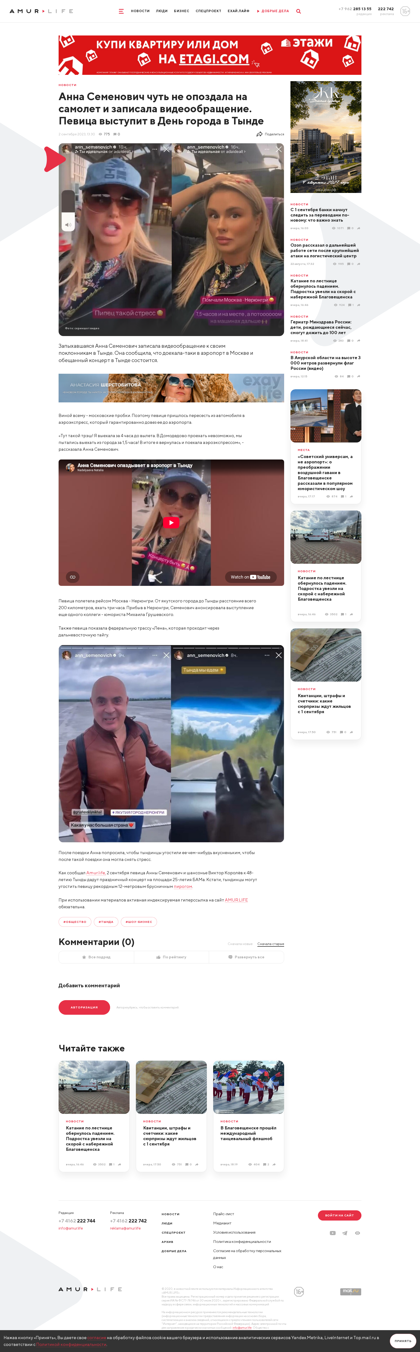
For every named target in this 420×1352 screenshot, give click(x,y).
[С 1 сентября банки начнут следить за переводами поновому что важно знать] (359, 228)
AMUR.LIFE (236, 899)
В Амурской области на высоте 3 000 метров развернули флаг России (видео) (325, 363)
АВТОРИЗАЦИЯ (84, 1007)
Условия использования (234, 1232)
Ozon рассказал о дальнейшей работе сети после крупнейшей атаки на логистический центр (324, 250)
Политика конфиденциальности (242, 1241)
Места (304, 450)
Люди (162, 11)
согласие (96, 1337)
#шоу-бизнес (139, 922)
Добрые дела (174, 1251)
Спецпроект (208, 11)
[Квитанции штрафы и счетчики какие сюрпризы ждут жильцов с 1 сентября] (352, 732)
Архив (167, 1242)
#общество (75, 922)
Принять (403, 1341)
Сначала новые (240, 944)
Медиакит (222, 1223)
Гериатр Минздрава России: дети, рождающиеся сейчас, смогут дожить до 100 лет (321, 327)
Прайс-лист (223, 1214)
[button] (357, 1233)
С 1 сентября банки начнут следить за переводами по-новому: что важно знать (319, 215)
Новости (140, 11)
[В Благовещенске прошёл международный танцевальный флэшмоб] (275, 1164)
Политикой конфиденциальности (71, 1344)
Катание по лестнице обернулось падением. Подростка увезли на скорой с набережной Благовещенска (323, 288)
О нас (218, 1267)
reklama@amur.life (125, 1228)
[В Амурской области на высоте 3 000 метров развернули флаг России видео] (359, 376)
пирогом (183, 886)
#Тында (106, 922)
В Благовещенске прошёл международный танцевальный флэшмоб (248, 1133)
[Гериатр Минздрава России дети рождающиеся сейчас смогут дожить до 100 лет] (359, 340)
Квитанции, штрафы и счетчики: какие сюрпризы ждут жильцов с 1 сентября (324, 703)
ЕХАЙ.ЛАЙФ (239, 11)
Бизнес (181, 11)
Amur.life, (96, 872)
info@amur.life (71, 1228)
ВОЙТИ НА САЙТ (339, 1215)
